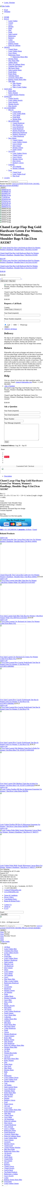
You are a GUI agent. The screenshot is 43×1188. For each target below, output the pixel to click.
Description (8, 476)
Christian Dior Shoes (15, 66)
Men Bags (7, 1023)
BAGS (6, 19)
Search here (4, 181)
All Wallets (7, 1085)
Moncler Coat (8, 964)
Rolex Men (12, 91)
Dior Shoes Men (13, 60)
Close (2, 932)
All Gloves (7, 1009)
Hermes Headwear (19, 130)
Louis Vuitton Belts (19, 113)
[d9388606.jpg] (5, 191)
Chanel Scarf (17, 172)
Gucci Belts (16, 115)
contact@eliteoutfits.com (24, 382)
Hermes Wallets (9, 1081)
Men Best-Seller (9, 1149)
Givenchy (11, 42)
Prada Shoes (12, 74)
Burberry (11, 38)
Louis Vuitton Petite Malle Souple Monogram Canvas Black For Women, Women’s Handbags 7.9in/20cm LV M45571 (21, 866)
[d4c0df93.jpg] (5, 193)
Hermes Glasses (18, 147)
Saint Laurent (12, 34)
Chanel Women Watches (16, 95)
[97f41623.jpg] (5, 201)
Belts (6, 1072)
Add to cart (4, 281)
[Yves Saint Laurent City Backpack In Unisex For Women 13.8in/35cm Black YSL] (21, 638)
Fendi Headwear (18, 129)
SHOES (7, 47)
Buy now (12, 281)
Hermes (10, 26)
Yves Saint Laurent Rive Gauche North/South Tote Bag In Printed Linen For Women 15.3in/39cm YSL (19, 743)
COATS (7, 178)
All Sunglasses (9, 1119)
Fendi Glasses (17, 149)
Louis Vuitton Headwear (12, 1011)
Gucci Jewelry (13, 102)
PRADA (3, 185)
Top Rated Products (10, 1172)
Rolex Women (13, 93)
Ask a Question (9, 386)
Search (3, 187)
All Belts (7, 1049)
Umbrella (11, 165)
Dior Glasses (17, 146)
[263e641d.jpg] (5, 199)
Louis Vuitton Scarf (19, 174)
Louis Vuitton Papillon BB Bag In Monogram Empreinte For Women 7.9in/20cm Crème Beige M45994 (20, 825)
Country (7, 307)
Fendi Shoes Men (10, 1024)
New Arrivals (8, 1127)
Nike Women (17, 83)
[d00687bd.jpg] (5, 190)
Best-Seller (7, 1007)
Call (8, 325)
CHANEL (36, 184)
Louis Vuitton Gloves (20, 153)
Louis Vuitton (12, 21)
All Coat (7, 1106)
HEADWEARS (13, 121)
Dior (9, 30)
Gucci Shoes (12, 53)
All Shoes (7, 1155)
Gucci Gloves (17, 157)
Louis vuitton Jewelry (15, 100)
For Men (7, 954)
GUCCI (15, 184)
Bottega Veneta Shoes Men (17, 79)
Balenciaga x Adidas (11, 1174)
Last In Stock (8, 1170)
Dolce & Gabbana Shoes (16, 64)
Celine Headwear (18, 136)
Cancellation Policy (10, 899)
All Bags (28, 529)
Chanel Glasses (18, 140)
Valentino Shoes (13, 76)
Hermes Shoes (13, 59)
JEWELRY (8, 96)
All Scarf (7, 1057)
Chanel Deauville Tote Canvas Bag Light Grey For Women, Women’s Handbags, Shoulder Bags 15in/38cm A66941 (20, 576)
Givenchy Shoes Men (15, 78)
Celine (10, 40)
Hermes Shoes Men (10, 1047)
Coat (5, 1083)
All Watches (8, 992)
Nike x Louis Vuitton (20, 87)
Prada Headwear (9, 1111)
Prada (10, 28)
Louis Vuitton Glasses (20, 142)
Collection (7, 1017)
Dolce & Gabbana (14, 45)
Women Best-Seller (10, 1053)
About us (7, 906)
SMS (15, 325)
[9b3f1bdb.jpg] (5, 205)
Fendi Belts (16, 117)
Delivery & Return (10, 329)
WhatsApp (23, 325)
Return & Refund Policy (12, 901)
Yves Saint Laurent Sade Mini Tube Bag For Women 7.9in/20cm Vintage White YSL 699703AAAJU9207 (21, 617)
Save (7, 457)
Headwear (7, 988)
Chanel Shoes (12, 49)
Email (2, 912)
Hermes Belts (17, 119)
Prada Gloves (8, 1104)
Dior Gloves (17, 161)
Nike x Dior (16, 85)
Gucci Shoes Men (10, 1015)
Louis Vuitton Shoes (15, 51)
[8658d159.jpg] (5, 195)
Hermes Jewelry (13, 104)
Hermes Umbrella (18, 168)
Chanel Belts (17, 112)
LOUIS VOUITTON (25, 184)
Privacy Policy (9, 897)
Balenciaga (12, 36)
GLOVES (11, 151)
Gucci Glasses (17, 144)
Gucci (10, 25)
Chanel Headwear (18, 123)
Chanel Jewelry (13, 98)
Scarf (10, 170)
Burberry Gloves (18, 163)
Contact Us (8, 905)
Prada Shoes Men (10, 1093)
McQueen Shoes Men (11, 1058)
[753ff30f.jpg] (5, 197)
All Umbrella (17, 166)
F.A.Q (6, 908)
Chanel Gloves (17, 155)
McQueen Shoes (13, 68)
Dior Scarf (16, 176)
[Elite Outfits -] (5, 6)
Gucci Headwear (18, 127)
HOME (6, 17)
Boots (6, 1004)
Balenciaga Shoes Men (20, 57)
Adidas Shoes (12, 62)
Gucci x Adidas (9, 1128)
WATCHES (8, 89)
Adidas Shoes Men (10, 1019)
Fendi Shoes (12, 72)
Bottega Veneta (13, 43)
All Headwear (8, 966)
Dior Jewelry (12, 106)
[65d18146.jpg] (5, 203)
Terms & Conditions (11, 895)
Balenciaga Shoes (14, 55)
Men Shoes (8, 1068)
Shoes (6, 970)
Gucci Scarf (8, 1108)
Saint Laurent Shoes (15, 70)
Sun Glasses (12, 138)
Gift (5, 1074)
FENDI (9, 185)
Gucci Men (8, 1000)
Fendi (10, 32)
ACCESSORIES (10, 108)
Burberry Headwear (19, 134)
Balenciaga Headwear (20, 132)
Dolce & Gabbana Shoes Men (14, 1045)
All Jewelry (8, 1153)
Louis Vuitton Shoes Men (12, 1110)
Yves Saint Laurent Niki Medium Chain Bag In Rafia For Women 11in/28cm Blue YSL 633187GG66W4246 (19, 784)
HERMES (15, 185)
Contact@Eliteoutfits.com (12, 890)
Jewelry (6, 1163)
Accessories (8, 987)
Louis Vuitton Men (10, 949)
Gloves (6, 1032)
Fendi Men (7, 956)
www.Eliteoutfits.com (11, 892)
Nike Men (11, 81)
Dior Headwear (18, 125)
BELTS (10, 110)
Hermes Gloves (18, 159)
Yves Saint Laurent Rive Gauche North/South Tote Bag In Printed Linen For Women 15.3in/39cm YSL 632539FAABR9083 (19, 701)
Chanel (10, 23)
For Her (6, 1051)
